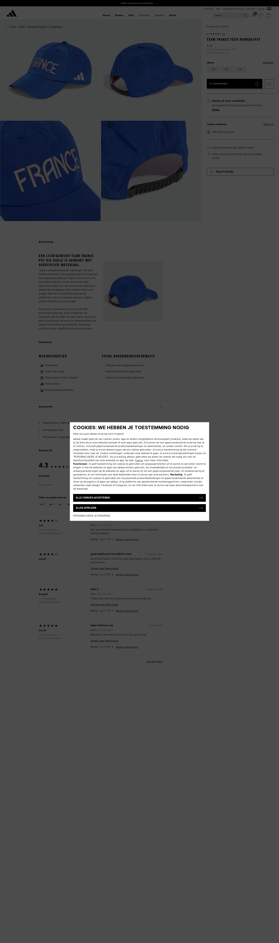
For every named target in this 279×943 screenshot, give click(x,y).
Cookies (139, 460)
